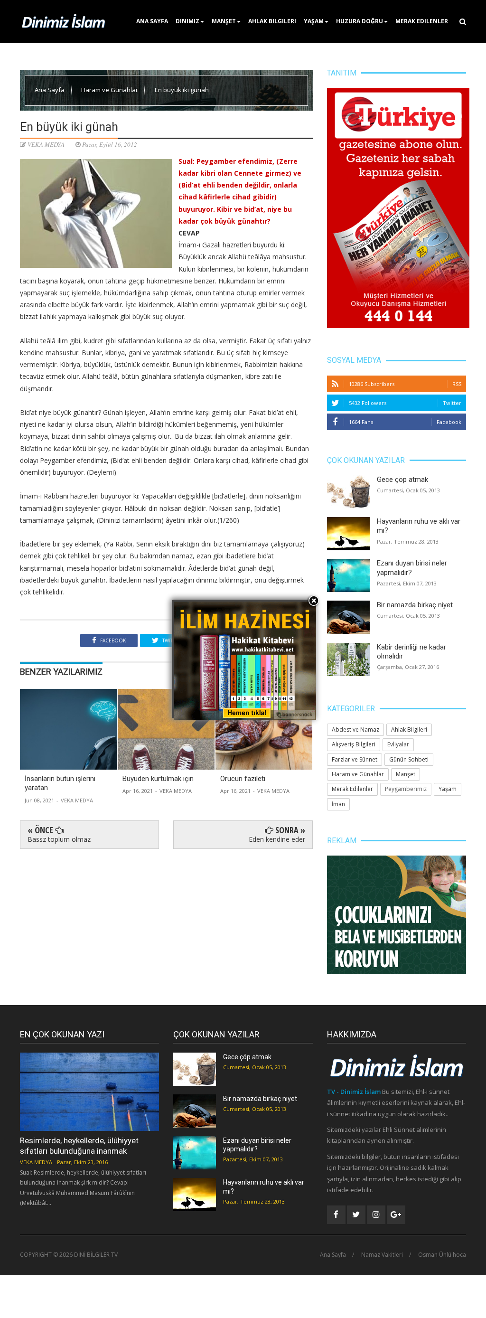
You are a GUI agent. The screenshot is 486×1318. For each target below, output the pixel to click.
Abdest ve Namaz (355, 729)
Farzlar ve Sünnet (354, 759)
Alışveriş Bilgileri (353, 744)
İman (338, 804)
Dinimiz (187, 21)
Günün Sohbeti (409, 759)
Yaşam (314, 21)
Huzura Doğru (359, 21)
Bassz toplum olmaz (59, 839)
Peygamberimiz (406, 789)
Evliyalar (398, 744)
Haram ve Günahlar (110, 89)
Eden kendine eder (277, 839)
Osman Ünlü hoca (442, 1255)
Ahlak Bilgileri (272, 21)
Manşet (224, 21)
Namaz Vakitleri (382, 1255)
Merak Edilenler (421, 21)
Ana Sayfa (152, 21)
